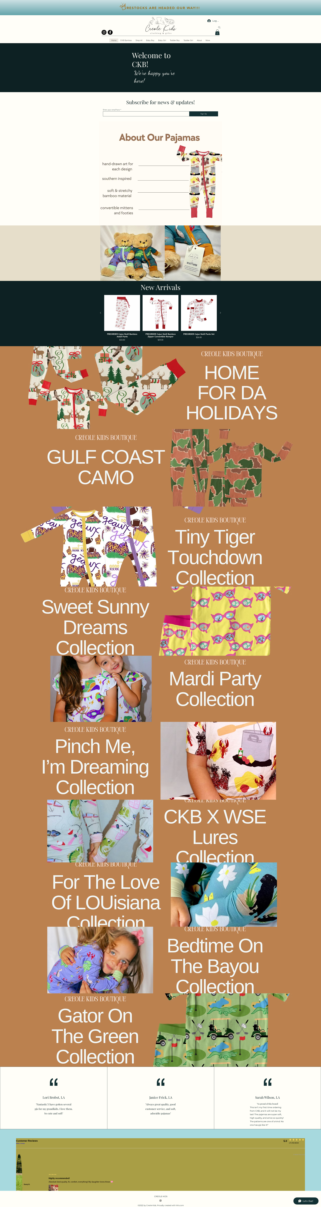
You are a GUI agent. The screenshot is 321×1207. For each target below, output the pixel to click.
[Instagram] (104, 32)
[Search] (219, 27)
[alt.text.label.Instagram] (160, 1200)
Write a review (20, 1143)
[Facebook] (110, 32)
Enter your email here (111, 110)
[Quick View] (122, 313)
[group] (160, 319)
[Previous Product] (100, 312)
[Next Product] (220, 312)
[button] (217, 32)
